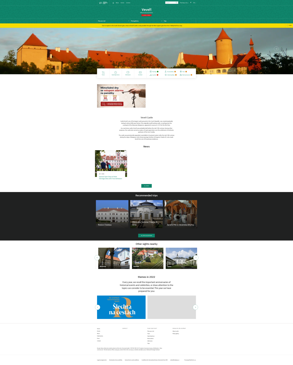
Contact (128, 2)
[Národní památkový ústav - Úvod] (103, 3)
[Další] (276, 49)
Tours (148, 333)
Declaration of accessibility (115, 360)
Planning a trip (184, 2)
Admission (149, 341)
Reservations (150, 338)
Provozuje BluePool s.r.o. (190, 360)
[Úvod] (113, 2)
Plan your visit (150, 331)
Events (122, 2)
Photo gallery (176, 333)
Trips (148, 343)
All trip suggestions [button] (146, 235)
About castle (176, 331)
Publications (100, 336)
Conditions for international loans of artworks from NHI (155, 360)
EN (194, 2)
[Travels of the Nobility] (121, 307)
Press (98, 338)
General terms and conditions (132, 360)
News (117, 2)
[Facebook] (190, 3)
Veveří (146, 9)
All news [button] (146, 186)
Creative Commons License (146, 348)
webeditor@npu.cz (174, 360)
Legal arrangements (102, 360)
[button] (97, 307)
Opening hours (151, 336)
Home (98, 328)
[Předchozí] (16, 49)
